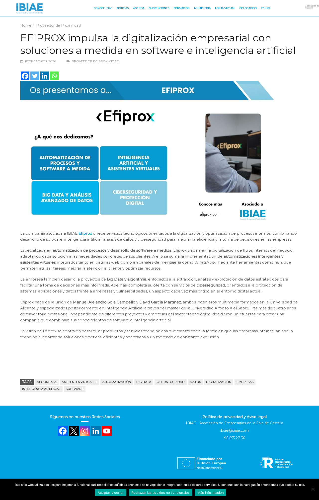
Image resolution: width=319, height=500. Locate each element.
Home (25, 25)
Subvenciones (159, 8)
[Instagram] (85, 431)
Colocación (248, 8)
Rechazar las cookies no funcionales (160, 493)
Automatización (116, 382)
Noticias (123, 8)
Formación (182, 8)
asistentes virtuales (79, 382)
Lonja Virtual (225, 8)
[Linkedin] (44, 75)
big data (143, 382)
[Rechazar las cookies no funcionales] (312, 489)
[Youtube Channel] (107, 431)
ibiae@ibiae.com (234, 430)
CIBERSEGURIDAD (171, 382)
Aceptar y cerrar (111, 493)
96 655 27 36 (234, 438)
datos (195, 382)
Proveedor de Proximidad (58, 25)
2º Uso (265, 8)
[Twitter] (34, 75)
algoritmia (47, 382)
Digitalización (218, 382)
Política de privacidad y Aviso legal (234, 416)
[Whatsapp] (54, 75)
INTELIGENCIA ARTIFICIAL (41, 389)
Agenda (138, 8)
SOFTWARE (74, 389)
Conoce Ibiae (103, 8)
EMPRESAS (245, 382)
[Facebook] (25, 75)
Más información (210, 493)
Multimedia (202, 8)
